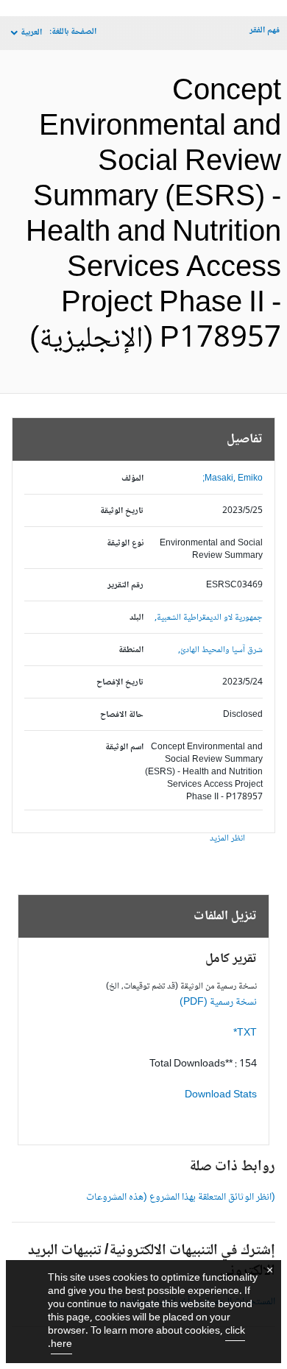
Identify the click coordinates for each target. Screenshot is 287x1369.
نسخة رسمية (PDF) (218, 1002)
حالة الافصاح (122, 715)
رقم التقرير (125, 585)
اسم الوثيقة (124, 747)
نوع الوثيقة (125, 543)
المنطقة (131, 650)
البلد (137, 618)
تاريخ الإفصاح (120, 682)
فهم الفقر (264, 30)
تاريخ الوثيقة (122, 511)
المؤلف (132, 479)
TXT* (245, 1033)
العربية (31, 32)
